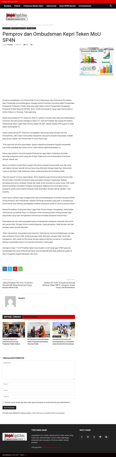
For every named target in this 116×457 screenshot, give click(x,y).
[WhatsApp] (20, 269)
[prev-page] (3, 348)
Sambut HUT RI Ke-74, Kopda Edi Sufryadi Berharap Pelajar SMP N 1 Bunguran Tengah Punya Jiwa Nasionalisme (59, 285)
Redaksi (7, 6)
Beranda (5, 25)
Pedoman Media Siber (33, 6)
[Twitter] (10, 269)
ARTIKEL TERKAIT (12, 317)
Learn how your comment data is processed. (48, 413)
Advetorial (51, 6)
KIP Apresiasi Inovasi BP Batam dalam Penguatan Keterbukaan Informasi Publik (37, 342)
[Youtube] (106, 437)
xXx (26, 455)
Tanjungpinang (31, 28)
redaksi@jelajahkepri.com (51, 447)
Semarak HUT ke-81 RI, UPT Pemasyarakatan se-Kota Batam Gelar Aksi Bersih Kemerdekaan (63, 342)
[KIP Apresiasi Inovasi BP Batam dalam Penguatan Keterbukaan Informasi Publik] (38, 330)
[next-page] (7, 348)
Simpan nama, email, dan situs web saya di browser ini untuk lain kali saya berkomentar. (37, 402)
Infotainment (85, 6)
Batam (5, 336)
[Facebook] (4, 269)
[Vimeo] (100, 437)
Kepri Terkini (14, 25)
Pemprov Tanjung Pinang (18, 28)
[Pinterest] (15, 269)
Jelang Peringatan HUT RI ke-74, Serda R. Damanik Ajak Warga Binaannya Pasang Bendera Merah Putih (17, 285)
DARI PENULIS (30, 317)
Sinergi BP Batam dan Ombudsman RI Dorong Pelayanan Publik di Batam (11, 342)
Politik (17, 6)
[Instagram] (88, 437)
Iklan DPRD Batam (67, 6)
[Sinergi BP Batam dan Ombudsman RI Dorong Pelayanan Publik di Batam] (13, 330)
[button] (111, 6)
